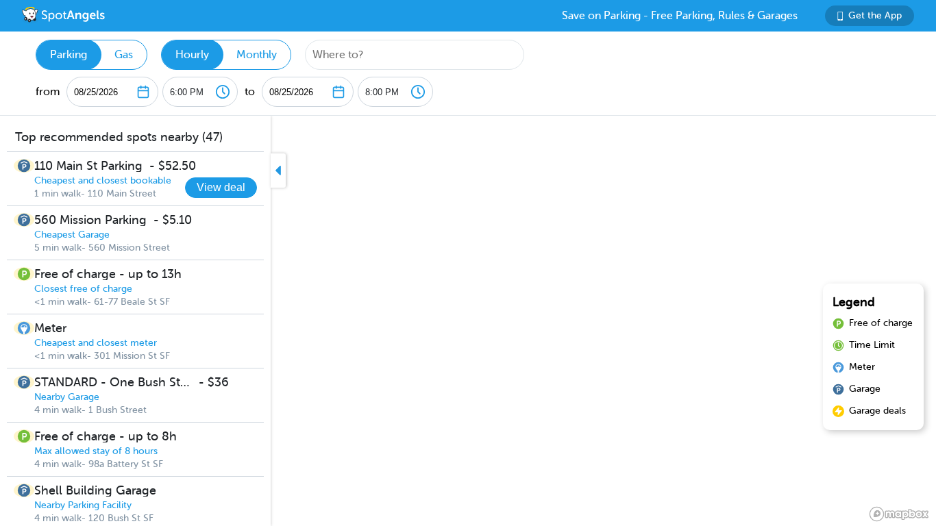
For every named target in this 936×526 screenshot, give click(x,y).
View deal (221, 187)
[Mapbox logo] (899, 514)
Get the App (875, 15)
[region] (468, 321)
